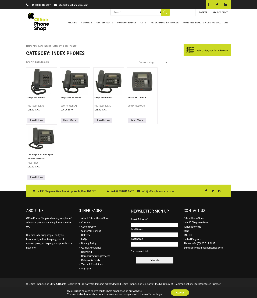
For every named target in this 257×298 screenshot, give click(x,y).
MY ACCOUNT (220, 12)
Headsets (86, 22)
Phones (72, 22)
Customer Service (91, 230)
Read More (36, 120)
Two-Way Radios (126, 22)
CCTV (143, 22)
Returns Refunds (90, 260)
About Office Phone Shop (95, 218)
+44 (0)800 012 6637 (203, 243)
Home (29, 46)
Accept (180, 292)
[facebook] (209, 4)
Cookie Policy (88, 226)
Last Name (137, 239)
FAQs (84, 239)
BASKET (203, 12)
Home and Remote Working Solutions (205, 22)
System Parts (104, 22)
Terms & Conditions (92, 264)
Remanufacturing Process (95, 256)
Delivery (85, 235)
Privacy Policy (88, 243)
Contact (85, 222)
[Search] (165, 12)
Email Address (139, 219)
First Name (137, 229)
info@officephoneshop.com (73, 5)
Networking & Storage (165, 22)
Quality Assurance (91, 247)
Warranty (86, 268)
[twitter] (217, 4)
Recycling (86, 251)
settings (157, 294)
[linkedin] (225, 4)
